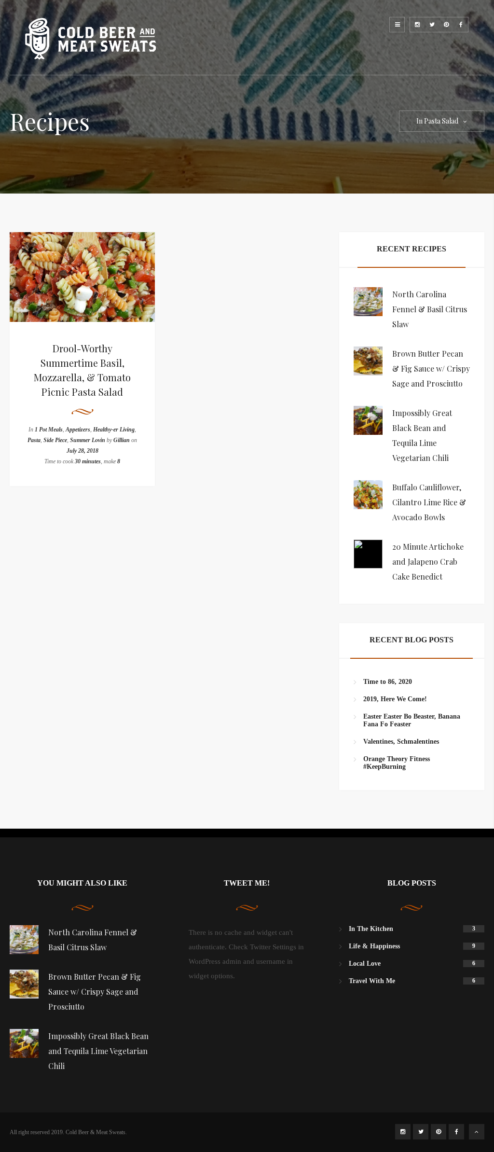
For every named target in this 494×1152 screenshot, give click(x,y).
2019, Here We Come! (395, 699)
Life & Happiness (374, 946)
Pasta (34, 440)
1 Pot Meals (49, 429)
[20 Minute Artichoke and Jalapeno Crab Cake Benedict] (368, 554)
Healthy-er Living (114, 429)
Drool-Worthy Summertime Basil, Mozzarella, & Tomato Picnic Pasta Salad (82, 370)
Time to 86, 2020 (387, 681)
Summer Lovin (87, 440)
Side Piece (55, 440)
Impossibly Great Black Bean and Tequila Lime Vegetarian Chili (98, 1051)
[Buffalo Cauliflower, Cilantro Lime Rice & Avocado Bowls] (368, 494)
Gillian (121, 440)
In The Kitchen (371, 928)
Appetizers (78, 429)
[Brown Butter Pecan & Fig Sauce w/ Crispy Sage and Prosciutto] (368, 361)
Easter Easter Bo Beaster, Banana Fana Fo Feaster (411, 720)
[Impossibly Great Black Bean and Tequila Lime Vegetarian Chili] (368, 420)
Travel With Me (372, 981)
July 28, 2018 (82, 450)
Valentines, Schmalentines (401, 741)
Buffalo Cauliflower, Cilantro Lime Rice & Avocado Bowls (429, 502)
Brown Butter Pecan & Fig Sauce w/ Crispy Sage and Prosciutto (431, 368)
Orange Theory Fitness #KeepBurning (396, 762)
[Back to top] (476, 1131)
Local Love (365, 963)
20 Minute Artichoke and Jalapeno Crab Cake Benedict (428, 561)
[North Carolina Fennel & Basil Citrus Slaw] (368, 301)
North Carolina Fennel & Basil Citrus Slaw (429, 309)
